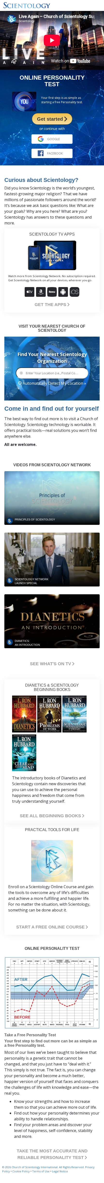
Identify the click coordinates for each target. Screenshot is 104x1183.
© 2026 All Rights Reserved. (43, 1167)
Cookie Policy (21, 1171)
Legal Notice (60, 1171)
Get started (50, 119)
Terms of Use (41, 1171)
